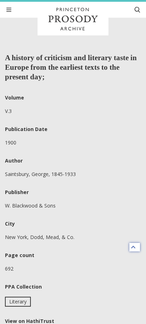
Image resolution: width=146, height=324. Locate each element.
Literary (18, 301)
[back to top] (134, 247)
